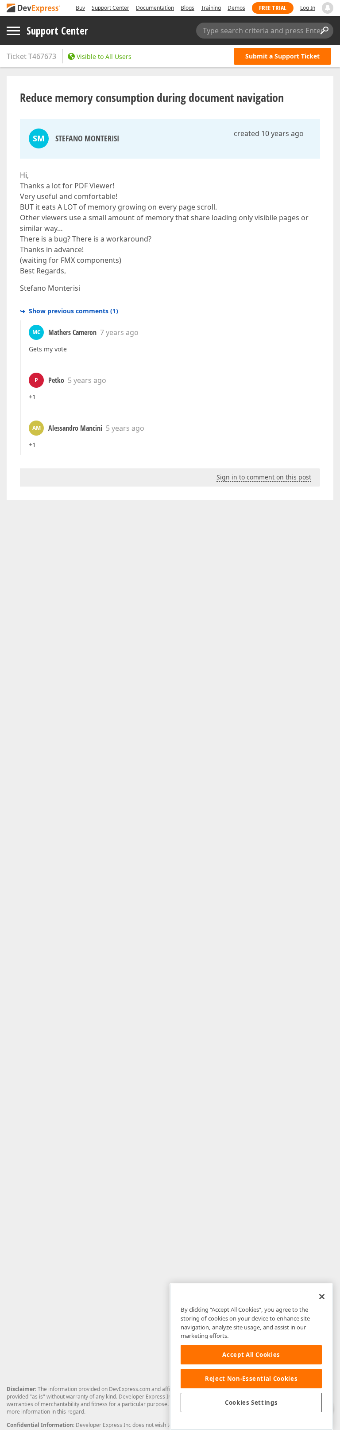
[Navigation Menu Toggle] (13, 31)
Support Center (110, 8)
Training (211, 8)
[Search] (324, 31)
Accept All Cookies (251, 1355)
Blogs (187, 8)
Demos (236, 8)
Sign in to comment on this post (263, 477)
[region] (251, 1356)
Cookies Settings (251, 1403)
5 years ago (87, 380)
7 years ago (119, 332)
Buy (80, 8)
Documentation (155, 8)
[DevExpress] (34, 8)
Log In (307, 8)
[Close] (322, 1296)
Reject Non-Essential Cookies (251, 1379)
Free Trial (272, 8)
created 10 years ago (269, 133)
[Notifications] (327, 8)
